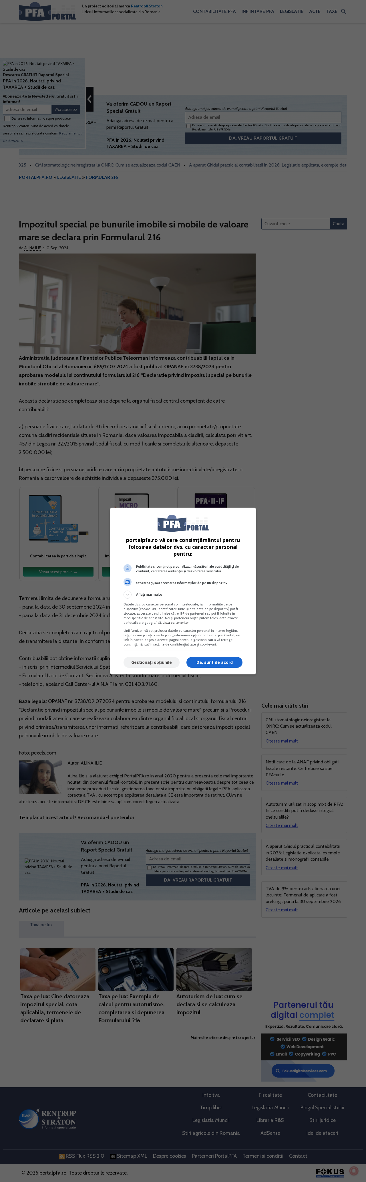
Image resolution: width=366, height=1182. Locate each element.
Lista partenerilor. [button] (176, 622)
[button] (183, 595)
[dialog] (183, 591)
